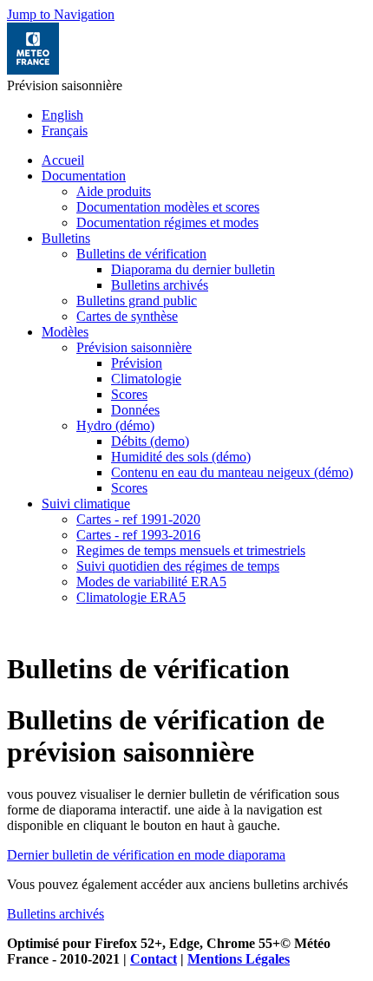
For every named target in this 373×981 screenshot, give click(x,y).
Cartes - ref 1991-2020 (138, 519)
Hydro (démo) (115, 425)
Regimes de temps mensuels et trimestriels (190, 550)
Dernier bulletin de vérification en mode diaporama (146, 854)
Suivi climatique (86, 503)
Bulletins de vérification (141, 253)
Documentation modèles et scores (167, 206)
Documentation (84, 175)
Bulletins (66, 238)
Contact (153, 959)
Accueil (63, 160)
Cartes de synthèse (127, 316)
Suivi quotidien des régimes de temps (177, 566)
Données (135, 409)
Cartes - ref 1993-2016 (138, 534)
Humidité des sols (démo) (181, 456)
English (62, 115)
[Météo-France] (33, 69)
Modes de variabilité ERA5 (151, 581)
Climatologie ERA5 (131, 597)
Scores (129, 394)
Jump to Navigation (61, 14)
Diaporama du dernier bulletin (193, 269)
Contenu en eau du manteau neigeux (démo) (232, 472)
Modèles (65, 331)
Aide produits (113, 191)
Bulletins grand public (136, 300)
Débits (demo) (150, 441)
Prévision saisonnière (134, 347)
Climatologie (146, 378)
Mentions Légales (238, 959)
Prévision (136, 363)
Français (65, 130)
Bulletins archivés (159, 285)
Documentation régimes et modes (167, 222)
